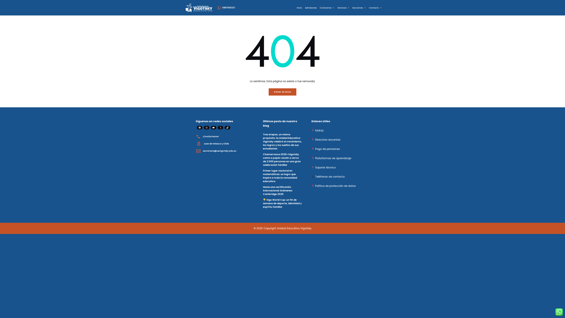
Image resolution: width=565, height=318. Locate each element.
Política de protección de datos (335, 186)
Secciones (357, 7)
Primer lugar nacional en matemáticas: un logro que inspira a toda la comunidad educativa (280, 176)
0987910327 (228, 7)
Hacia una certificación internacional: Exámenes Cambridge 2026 (277, 190)
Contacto (374, 7)
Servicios (342, 7)
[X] (220, 127)
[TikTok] (227, 127)
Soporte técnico (325, 167)
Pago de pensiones (327, 149)
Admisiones (311, 7)
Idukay (319, 130)
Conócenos (326, 7)
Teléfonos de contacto (330, 176)
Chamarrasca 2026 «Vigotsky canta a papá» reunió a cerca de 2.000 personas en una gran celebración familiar (282, 160)
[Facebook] (199, 127)
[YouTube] (213, 127)
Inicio (299, 7)
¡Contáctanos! (211, 136)
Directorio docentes (327, 139)
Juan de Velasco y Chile (216, 143)
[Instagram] (206, 127)
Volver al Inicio (282, 91)
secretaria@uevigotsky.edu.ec (219, 150)
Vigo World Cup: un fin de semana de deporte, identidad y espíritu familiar (282, 203)
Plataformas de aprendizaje (333, 158)
